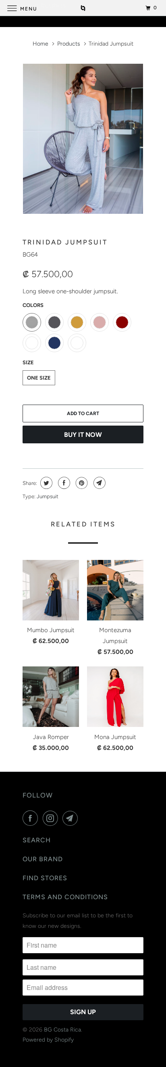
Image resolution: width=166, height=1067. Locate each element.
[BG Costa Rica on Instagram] (52, 818)
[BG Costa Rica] (83, 8)
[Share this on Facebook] (63, 483)
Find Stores (45, 878)
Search (37, 840)
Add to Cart (83, 413)
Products (68, 43)
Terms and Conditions (65, 897)
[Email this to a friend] (98, 483)
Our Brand (43, 859)
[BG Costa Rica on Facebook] (32, 818)
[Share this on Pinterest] (81, 483)
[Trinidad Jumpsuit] (83, 138)
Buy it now (83, 434)
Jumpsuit (47, 496)
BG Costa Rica (62, 1029)
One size (39, 378)
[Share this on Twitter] (45, 483)
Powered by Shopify (48, 1039)
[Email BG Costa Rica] (71, 818)
